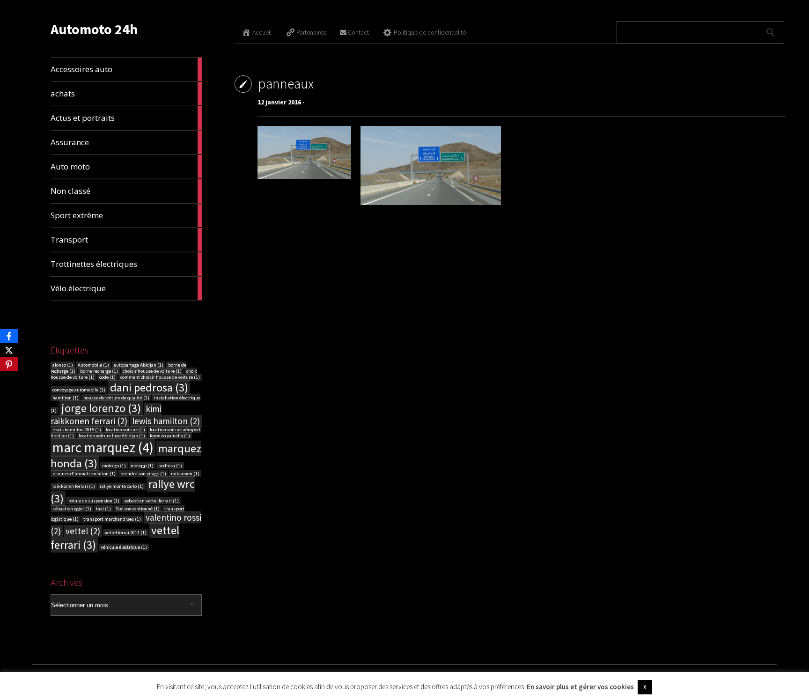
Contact (358, 32)
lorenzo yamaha (170, 436)
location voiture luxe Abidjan (112, 436)
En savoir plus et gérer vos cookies (580, 686)
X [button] (645, 687)
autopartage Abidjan (138, 365)
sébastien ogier (71, 509)
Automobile (93, 365)
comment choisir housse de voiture (160, 377)
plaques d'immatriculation (84, 474)
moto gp (114, 466)
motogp (142, 466)
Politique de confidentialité (430, 32)
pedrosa (170, 466)
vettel (83, 531)
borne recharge (99, 371)
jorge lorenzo (101, 408)
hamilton (65, 398)
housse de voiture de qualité (116, 398)
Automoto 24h (94, 29)
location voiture (125, 430)
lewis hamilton (166, 421)
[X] (9, 350)
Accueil (262, 32)
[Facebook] (9, 336)
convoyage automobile (78, 390)
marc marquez (103, 447)
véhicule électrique (124, 547)
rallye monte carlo (122, 486)
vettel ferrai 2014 (126, 533)
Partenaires (311, 32)
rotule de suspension (93, 501)
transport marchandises (112, 519)
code (107, 377)
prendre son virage (143, 474)
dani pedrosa (149, 387)
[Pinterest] (9, 364)
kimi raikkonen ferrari (106, 415)
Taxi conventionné (138, 509)
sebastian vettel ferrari (151, 501)
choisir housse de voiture (152, 371)
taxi (103, 509)
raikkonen (185, 474)
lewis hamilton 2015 (76, 430)
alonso (62, 365)
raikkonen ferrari (73, 486)
